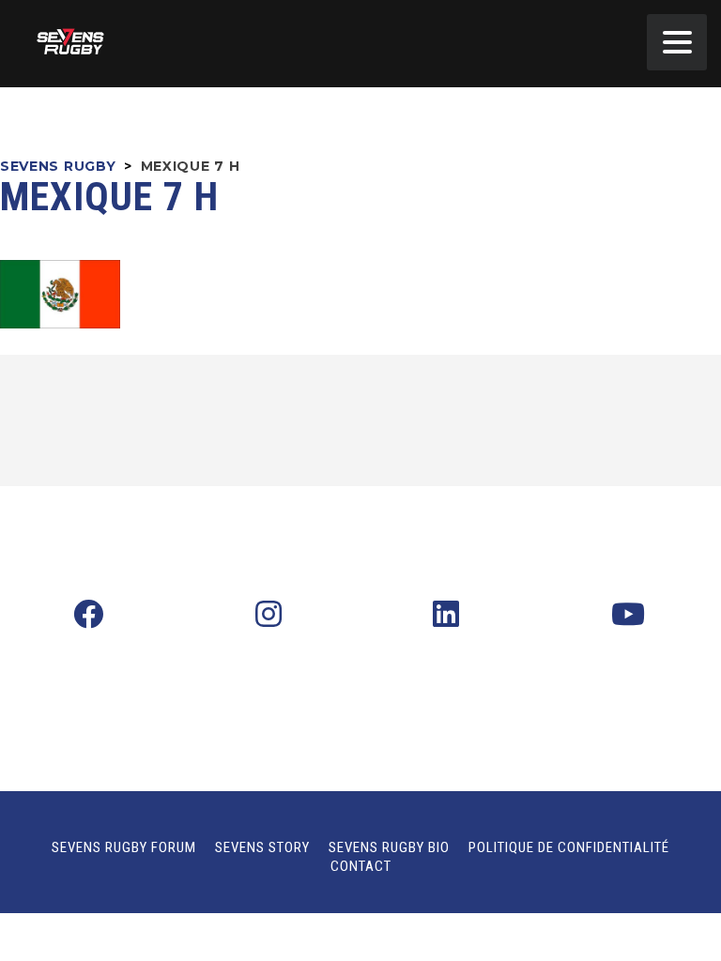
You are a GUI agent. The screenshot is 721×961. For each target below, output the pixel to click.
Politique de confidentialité (568, 847)
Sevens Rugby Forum (124, 847)
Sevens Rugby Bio (389, 847)
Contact (360, 866)
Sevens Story (262, 847)
